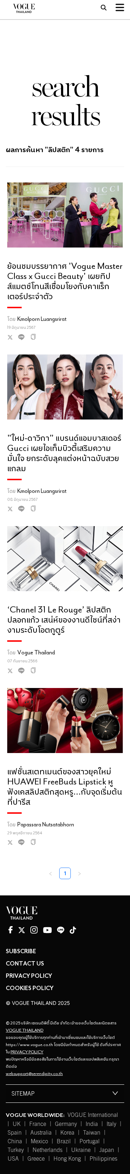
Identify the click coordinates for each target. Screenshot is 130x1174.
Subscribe (21, 951)
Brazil (64, 1141)
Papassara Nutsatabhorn (45, 824)
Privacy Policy (29, 975)
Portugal (89, 1141)
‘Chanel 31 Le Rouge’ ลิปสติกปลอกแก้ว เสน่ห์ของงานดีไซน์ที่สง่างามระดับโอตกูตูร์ (64, 619)
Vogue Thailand (36, 652)
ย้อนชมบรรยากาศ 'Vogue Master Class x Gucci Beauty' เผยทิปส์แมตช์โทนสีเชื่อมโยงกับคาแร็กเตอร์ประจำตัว (64, 280)
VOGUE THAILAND (24, 1030)
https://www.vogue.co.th (29, 1044)
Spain (15, 1132)
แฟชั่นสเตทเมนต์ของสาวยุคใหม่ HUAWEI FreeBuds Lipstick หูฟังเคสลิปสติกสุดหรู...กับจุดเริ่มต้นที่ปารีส (64, 786)
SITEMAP (23, 1093)
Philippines (103, 1158)
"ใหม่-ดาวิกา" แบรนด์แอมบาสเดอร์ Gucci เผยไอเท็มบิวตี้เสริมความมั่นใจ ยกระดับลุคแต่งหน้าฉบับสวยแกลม (64, 452)
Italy (111, 1124)
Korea (67, 1132)
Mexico (39, 1141)
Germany (66, 1124)
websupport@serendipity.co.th (34, 1073)
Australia (41, 1132)
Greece (36, 1158)
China (15, 1141)
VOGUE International (93, 1115)
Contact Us (25, 963)
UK (17, 1124)
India (92, 1124)
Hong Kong (67, 1158)
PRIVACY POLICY (26, 1051)
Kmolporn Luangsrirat (41, 318)
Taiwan (91, 1132)
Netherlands (47, 1150)
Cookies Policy (29, 988)
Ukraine (81, 1150)
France (37, 1124)
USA (13, 1158)
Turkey (16, 1150)
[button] (65, 1093)
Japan (106, 1150)
